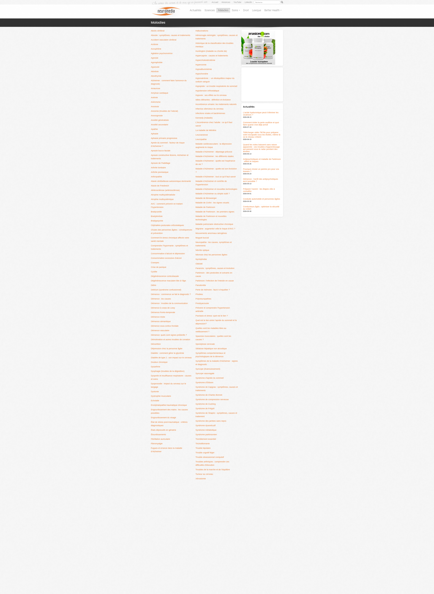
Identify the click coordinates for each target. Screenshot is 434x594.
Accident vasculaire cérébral (163, 40)
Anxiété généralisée (160, 120)
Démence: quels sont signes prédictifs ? (169, 335)
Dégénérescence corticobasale (165, 276)
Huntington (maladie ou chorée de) (211, 51)
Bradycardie (156, 212)
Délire (153, 285)
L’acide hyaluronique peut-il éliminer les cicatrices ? (260, 113)
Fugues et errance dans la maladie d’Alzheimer (166, 450)
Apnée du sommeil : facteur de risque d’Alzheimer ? (168, 144)
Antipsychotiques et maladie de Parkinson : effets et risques (262, 160)
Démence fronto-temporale (163, 312)
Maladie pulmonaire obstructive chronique (214, 224)
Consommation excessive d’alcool (166, 258)
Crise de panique (158, 267)
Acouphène (156, 49)
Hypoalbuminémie (204, 69)
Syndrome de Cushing (206, 404)
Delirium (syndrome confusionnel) (166, 290)
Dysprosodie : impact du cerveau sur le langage (168, 385)
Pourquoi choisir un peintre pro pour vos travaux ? (261, 170)
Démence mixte (158, 317)
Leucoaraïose (202, 135)
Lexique (256, 10)
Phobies (199, 294)
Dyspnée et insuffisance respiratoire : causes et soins (171, 377)
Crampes (155, 262)
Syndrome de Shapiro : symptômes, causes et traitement (216, 415)
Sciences (210, 10)
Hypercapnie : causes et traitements (212, 56)
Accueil (215, 2)
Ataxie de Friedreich (160, 186)
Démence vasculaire (160, 330)
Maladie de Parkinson (205, 207)
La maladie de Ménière (206, 130)
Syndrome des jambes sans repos (211, 421)
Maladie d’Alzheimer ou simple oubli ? (213, 193)
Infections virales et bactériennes (210, 113)
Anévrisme (155, 102)
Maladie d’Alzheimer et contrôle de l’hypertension (211, 183)
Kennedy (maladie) (204, 118)
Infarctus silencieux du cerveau (209, 109)
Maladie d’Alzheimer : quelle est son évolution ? (216, 170)
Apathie (154, 129)
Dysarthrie (155, 367)
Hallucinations (202, 31)
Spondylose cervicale (205, 344)
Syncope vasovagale (205, 373)
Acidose (154, 44)
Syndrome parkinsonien (206, 434)
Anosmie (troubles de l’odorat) (164, 111)
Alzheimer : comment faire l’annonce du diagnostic (169, 82)
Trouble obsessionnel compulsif (210, 457)
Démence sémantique (161, 321)
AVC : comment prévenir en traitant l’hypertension (167, 205)
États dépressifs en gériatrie (163, 430)
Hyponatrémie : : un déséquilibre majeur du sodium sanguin (215, 80)
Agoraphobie (156, 62)
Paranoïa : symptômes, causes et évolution (215, 268)
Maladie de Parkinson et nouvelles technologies (211, 218)
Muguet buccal (202, 238)
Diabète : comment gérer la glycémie (167, 353)
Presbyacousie (202, 303)
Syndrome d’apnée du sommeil (210, 378)
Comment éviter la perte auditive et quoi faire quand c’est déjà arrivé (261, 123)
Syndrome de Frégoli (205, 408)
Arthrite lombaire (158, 167)
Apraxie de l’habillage (160, 163)
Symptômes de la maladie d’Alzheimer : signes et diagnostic (217, 363)
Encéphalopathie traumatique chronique (169, 405)
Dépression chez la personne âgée (166, 348)
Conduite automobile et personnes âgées (261, 199)
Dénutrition (156, 344)
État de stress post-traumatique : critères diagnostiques (169, 424)
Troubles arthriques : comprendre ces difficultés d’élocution (212, 463)
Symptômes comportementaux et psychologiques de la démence (210, 355)
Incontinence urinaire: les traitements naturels (216, 104)
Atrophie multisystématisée (163, 195)
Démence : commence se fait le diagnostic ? (171, 294)
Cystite (154, 272)
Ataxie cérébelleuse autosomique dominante (171, 181)
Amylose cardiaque (159, 93)
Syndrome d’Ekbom (204, 382)
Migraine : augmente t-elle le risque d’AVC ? (215, 229)
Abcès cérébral (157, 31)
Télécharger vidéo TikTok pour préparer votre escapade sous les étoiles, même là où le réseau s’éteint (261, 134)
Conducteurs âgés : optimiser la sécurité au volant (261, 208)
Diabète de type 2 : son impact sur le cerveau (171, 357)
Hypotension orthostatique (207, 91)
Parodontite (201, 285)
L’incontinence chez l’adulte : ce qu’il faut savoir (214, 124)
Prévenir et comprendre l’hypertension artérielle (213, 309)
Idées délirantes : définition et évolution (213, 100)
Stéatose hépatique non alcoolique (211, 348)
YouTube (237, 2)
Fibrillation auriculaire (160, 439)
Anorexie (155, 106)
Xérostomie (201, 479)
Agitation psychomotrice (161, 53)
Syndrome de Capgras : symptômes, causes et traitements (217, 389)
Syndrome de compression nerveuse (212, 399)
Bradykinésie (157, 216)
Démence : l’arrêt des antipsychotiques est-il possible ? (260, 180)
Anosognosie (157, 115)
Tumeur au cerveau (204, 474)
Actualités (195, 10)
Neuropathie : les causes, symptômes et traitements (214, 244)
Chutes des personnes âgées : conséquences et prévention (171, 231)
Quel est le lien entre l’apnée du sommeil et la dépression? (216, 322)
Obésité (199, 264)
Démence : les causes (161, 299)
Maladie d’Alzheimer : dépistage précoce (214, 152)
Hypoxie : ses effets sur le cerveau (211, 95)
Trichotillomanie (203, 443)
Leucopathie (201, 139)
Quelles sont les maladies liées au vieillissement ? (211, 330)
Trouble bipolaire (203, 448)
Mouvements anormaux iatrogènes (211, 233)
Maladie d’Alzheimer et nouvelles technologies (216, 189)
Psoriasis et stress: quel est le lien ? (212, 316)
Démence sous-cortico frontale (164, 326)
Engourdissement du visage (163, 417)
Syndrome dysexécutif (206, 425)
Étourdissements (158, 434)
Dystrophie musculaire (161, 396)
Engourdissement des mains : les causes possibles (169, 411)
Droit (246, 10)
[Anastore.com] (258, 47)
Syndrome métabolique (206, 430)
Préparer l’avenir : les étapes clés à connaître (259, 190)
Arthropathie (156, 177)
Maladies (223, 10)
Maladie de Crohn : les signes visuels (212, 203)
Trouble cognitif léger (205, 452)
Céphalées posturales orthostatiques (167, 225)
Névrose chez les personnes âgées (211, 255)
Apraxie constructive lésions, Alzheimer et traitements (169, 157)
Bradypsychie (157, 221)
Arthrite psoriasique (159, 172)
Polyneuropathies (203, 299)
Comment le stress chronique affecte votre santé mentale (170, 239)
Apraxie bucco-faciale (160, 151)
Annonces (226, 2)
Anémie (154, 97)
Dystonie (155, 391)
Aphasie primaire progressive (164, 138)
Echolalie (155, 400)
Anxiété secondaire (159, 125)
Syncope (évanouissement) (208, 369)
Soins (235, 10)
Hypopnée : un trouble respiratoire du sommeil (216, 86)
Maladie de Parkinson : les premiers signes (215, 212)
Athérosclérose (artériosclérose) (165, 190)
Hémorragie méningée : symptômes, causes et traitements (217, 37)
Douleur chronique (159, 362)
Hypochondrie (202, 74)
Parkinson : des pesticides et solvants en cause (214, 274)
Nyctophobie (201, 259)
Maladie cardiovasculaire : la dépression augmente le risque (214, 145)
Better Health (272, 10)
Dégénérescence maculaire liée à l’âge (168, 281)
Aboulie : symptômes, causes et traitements (170, 35)
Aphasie (154, 134)
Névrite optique (202, 250)
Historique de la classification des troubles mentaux (214, 45)
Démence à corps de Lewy (163, 308)
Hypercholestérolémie (205, 60)
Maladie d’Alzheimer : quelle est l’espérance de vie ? (215, 162)
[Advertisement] (262, 84)
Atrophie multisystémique (162, 199)
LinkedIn (248, 2)
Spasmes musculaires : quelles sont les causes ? (213, 338)
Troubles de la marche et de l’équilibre (213, 469)
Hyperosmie (201, 65)
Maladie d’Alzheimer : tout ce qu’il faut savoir (216, 177)
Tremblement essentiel (206, 439)
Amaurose (155, 88)
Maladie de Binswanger (206, 198)
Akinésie (155, 71)
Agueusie (155, 67)
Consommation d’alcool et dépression (168, 253)
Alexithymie (156, 76)
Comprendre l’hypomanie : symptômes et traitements (169, 247)
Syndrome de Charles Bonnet (209, 395)
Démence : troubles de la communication (169, 303)
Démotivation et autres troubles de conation (170, 339)
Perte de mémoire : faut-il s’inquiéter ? (213, 290)
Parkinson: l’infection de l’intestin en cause (215, 281)
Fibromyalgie (157, 443)
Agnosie (154, 58)
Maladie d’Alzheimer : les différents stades (215, 156)
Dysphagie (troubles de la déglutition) (167, 371)
